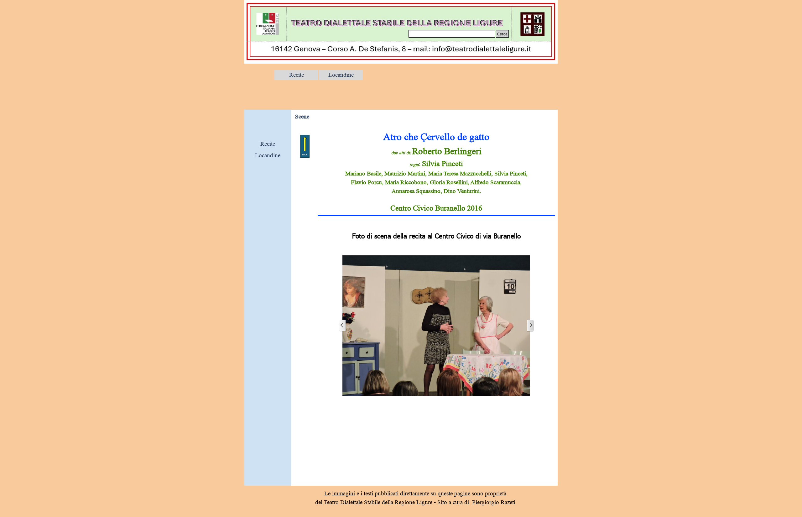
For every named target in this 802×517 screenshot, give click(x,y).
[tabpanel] (436, 171)
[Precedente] (342, 326)
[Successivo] (530, 326)
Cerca (502, 33)
